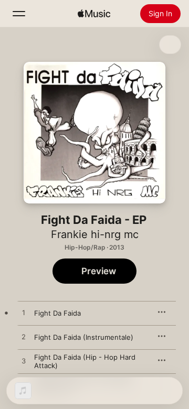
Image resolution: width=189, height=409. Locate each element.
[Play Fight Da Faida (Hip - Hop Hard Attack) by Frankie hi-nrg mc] (23, 361)
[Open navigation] (18, 13)
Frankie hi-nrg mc (95, 234)
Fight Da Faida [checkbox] (57, 313)
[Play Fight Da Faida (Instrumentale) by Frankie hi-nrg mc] (23, 337)
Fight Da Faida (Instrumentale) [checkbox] (83, 337)
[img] (94, 13)
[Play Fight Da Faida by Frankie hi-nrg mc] (23, 313)
